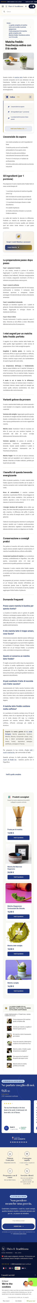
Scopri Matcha (12, 247)
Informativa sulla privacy (19, 1233)
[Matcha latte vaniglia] (18, 932)
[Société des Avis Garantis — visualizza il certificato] (18, 1138)
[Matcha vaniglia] (18, 970)
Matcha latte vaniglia (14, 946)
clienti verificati (11, 1)
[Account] (26, 6)
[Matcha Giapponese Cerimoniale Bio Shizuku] (18, 893)
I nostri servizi (8, 1275)
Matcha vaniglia (13, 983)
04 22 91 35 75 (28, 1182)
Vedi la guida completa (13, 774)
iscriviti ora (17, 1226)
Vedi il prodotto (18, 838)
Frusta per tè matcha (14, 829)
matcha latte (18, 77)
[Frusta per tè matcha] (18, 816)
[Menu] (3, 6)
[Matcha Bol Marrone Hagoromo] (18, 854)
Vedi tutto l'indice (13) (17, 128)
